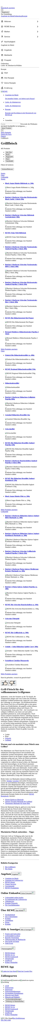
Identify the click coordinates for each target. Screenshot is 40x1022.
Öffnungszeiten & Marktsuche (15, 939)
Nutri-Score (9, 943)
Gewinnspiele (9, 886)
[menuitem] (20, 21)
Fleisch (3, 136)
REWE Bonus (10, 882)
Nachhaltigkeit (10, 915)
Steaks (3, 173)
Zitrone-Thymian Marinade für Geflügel (18, 801)
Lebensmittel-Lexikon (12, 936)
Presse (7, 922)
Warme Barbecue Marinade (14, 800)
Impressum (8, 989)
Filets (2, 175)
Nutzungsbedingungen (12, 991)
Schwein (8, 738)
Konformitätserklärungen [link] (13, 999)
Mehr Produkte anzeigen (9, 349)
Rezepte (20, 112)
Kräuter (9, 781)
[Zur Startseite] (8, 4)
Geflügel (8, 740)
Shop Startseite (6, 132)
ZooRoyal (8, 960)
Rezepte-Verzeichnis (12, 938)
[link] (22, 97)
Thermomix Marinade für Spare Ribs (17, 803)
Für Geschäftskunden (12, 905)
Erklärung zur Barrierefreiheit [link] (15, 1001)
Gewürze (16, 781)
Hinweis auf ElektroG (12, 997)
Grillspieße (4, 177)
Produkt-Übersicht (11, 903)
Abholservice (9, 901)
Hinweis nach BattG (12, 995)
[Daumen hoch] (5, 683)
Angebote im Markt (11, 878)
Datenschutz (9, 988)
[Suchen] (26, 126)
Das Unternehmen (11, 917)
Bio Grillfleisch (10, 867)
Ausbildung (9, 920)
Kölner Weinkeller (11, 962)
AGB (7, 986)
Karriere (8, 918)
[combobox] (11, 124)
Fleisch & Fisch (6, 134)
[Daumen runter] (12, 683)
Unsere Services (10, 884)
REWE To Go (10, 955)
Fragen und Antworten (12, 934)
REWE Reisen (10, 953)
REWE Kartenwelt (11, 957)
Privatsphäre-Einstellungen (14, 993)
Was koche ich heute (12, 941)
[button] (6, 207)
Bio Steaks (8, 869)
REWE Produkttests (12, 888)
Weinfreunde (9, 959)
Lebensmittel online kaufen (14, 897)
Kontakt (8, 924)
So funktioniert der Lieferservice (16, 899)
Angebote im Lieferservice (14, 880)
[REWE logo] (4, 91)
